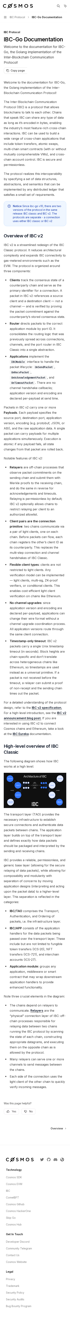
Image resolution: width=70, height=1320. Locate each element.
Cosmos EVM (14, 1184)
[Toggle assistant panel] (65, 6)
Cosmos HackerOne (18, 1211)
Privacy (10, 1279)
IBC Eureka (21, 734)
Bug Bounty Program (18, 1306)
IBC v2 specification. (47, 708)
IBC (8, 1190)
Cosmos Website (16, 1261)
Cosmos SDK (14, 1177)
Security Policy (15, 1292)
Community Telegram (19, 1248)
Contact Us (12, 1255)
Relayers (36, 1010)
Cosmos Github (15, 1204)
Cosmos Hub (14, 1224)
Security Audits (15, 1299)
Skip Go (11, 1217)
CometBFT (12, 1197)
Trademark (12, 1285)
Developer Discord (17, 1241)
